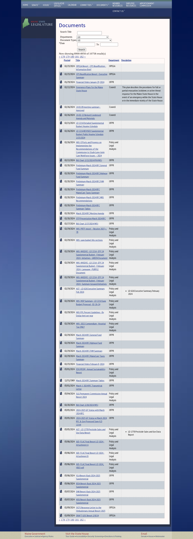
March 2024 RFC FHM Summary (89, 351)
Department (114, 60)
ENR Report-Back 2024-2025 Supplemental (88, 493)
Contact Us (119, 11)
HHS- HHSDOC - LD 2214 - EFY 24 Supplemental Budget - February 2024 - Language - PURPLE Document (90, 267)
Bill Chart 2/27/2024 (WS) (87, 223)
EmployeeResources (131, 4)
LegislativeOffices (59, 4)
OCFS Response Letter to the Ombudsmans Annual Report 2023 (90, 509)
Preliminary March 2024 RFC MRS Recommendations (90, 199)
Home (25, 5)
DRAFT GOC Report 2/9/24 (87, 515)
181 (77, 56)
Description (126, 60)
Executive (29, 536)
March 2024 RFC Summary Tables (90, 380)
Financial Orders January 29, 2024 (90, 82)
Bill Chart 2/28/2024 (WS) (87, 405)
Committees (86, 5)
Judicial (37, 536)
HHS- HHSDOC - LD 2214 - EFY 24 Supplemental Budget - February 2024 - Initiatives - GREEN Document (92, 255)
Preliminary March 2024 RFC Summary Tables (88, 207)
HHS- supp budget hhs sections (89, 240)
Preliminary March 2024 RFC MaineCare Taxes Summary (88, 191)
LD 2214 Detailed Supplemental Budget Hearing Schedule (90, 124)
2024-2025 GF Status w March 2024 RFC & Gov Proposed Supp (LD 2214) (91, 421)
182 (82, 56)
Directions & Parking (113, 536)
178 (63, 56)
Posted (67, 60)
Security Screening (95, 536)
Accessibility (81, 536)
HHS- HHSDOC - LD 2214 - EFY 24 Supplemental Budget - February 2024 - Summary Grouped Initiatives (91, 281)
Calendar (72, 5)
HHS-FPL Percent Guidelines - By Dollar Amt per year (90, 314)
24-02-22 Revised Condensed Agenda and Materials (88, 116)
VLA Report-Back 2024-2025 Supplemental (88, 477)
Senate (36, 5)
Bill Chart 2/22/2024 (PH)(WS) (89, 160)
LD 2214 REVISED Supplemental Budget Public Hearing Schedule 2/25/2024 (90, 134)
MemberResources (118, 4)
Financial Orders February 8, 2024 (90, 364)
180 (72, 56)
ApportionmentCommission (147, 4)
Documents (103, 5)
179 (68, 56)
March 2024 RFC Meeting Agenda (90, 213)
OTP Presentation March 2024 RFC (91, 218)
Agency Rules (47, 536)
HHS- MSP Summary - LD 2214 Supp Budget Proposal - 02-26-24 (91, 302)
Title (78, 60)
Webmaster (160, 536)
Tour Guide (70, 536)
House (46, 5)
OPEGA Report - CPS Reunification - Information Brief (91, 67)
